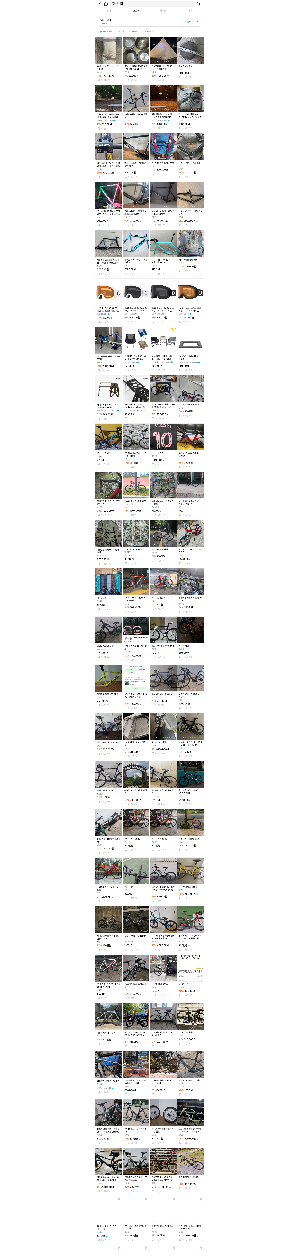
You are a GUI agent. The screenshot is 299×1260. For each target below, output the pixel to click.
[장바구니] (198, 3)
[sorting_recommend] (199, 31)
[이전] (99, 3)
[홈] (106, 3)
